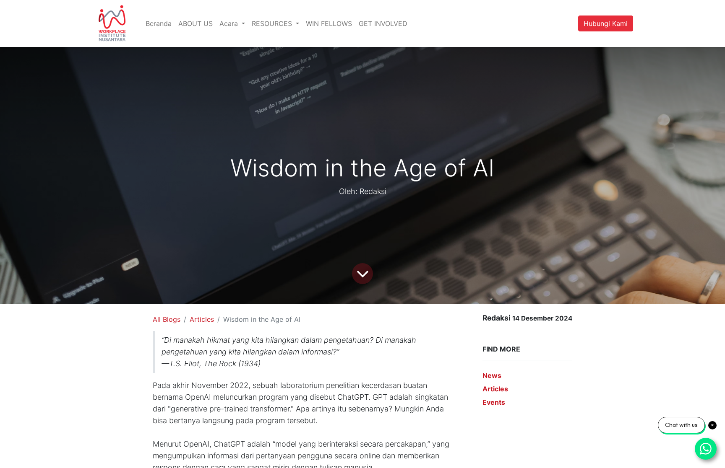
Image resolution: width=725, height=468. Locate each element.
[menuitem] (158, 23)
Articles (202, 319)
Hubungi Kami (606, 23)
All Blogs (166, 319)
